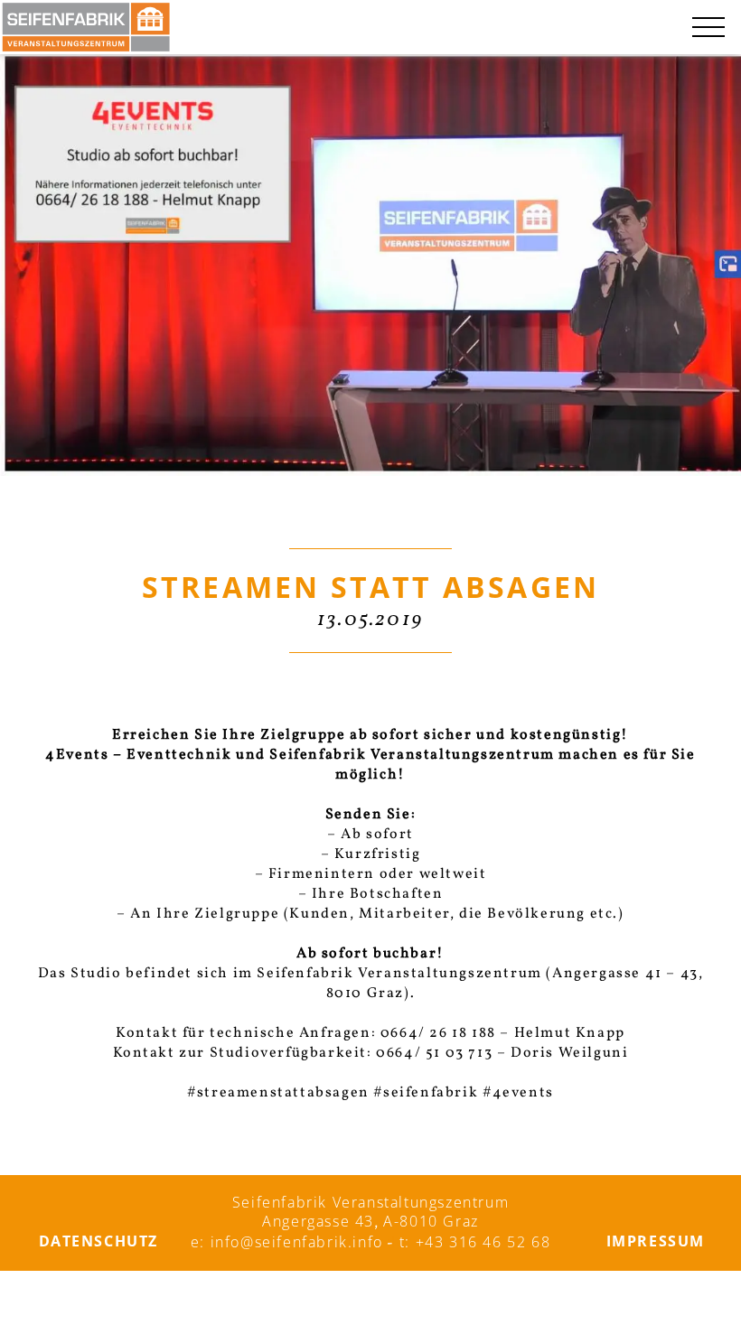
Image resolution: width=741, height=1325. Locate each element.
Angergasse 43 (318, 1221)
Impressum (655, 1241)
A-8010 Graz (431, 1221)
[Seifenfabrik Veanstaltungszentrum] (86, 27)
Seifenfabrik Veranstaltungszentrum (370, 1202)
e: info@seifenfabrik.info (287, 1242)
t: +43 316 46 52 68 (474, 1242)
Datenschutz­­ (99, 1241)
